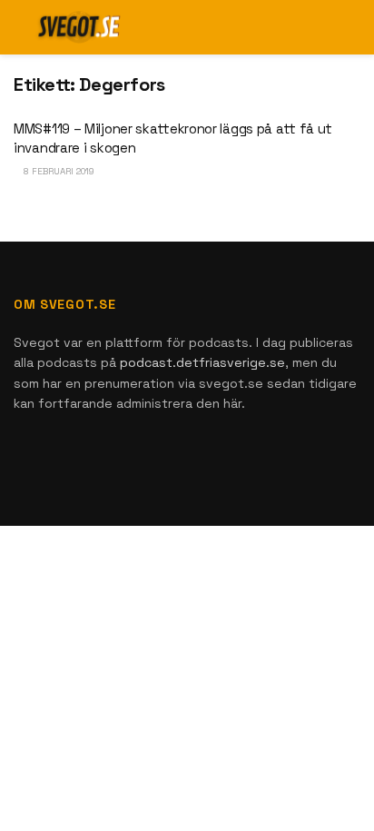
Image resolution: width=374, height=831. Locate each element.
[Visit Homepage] (80, 27)
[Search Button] (352, 27)
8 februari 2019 (57, 171)
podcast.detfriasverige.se (202, 362)
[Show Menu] (319, 27)
